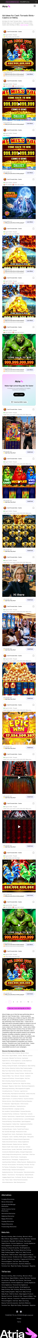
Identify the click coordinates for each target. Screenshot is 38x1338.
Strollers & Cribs (17, 1257)
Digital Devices (6, 1243)
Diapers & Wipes (28, 1257)
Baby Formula (27, 1252)
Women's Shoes (27, 1236)
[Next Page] (31, 1001)
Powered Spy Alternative (8, 1226)
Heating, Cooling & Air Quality (10, 1248)
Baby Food (19, 1252)
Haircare (9, 1259)
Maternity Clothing (25, 1250)
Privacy (19, 1318)
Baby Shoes (4, 1254)
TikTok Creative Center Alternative (8, 1210)
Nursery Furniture (6, 1257)
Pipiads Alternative (7, 1224)
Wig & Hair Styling (16, 1266)
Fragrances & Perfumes (27, 1259)
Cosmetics (16, 1259)
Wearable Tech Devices (16, 1241)
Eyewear (33, 1239)
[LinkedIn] (17, 1312)
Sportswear (27, 1241)
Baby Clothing (5, 1250)
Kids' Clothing (15, 1250)
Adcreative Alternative (8, 1213)
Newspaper (25, 1266)
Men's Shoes (5, 1239)
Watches (27, 1239)
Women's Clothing (6, 1236)
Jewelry (21, 1239)
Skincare (4, 1259)
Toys (34, 1257)
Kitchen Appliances (17, 1243)
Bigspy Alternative (7, 1219)
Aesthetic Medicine (25, 1263)
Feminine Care (5, 1266)
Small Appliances (25, 1248)
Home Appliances (6, 1245)
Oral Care (15, 1261)
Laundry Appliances (29, 1243)
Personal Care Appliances (20, 1245)
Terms (19, 1322)
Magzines (32, 1266)
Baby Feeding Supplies (8, 1252)
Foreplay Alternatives (7, 1199)
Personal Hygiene (6, 1261)
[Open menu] (35, 6)
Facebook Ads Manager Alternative (8, 1205)
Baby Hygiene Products (26, 1254)
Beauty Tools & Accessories (9, 1263)
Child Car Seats (13, 1254)
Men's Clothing (17, 1236)
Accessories (5, 1241)
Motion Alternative (7, 1202)
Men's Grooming (24, 1261)
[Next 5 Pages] (24, 1001)
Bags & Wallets (14, 1239)
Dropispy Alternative (7, 1221)
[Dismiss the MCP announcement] (36, 2)
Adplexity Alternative (7, 1216)
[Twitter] (21, 1312)
